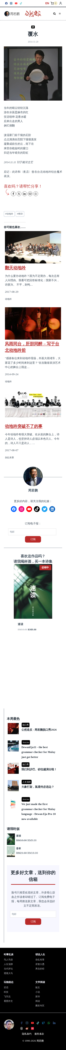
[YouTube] (16, 3)
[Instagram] (11, 3)
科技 (6, 992)
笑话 (6, 987)
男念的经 (39, 969)
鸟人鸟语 (8, 959)
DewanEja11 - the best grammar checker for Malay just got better (38, 752)
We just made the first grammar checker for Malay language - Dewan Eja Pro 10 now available (38, 812)
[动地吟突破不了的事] (33, 406)
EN (47, 3)
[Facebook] (6, 3)
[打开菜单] (60, 14)
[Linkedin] (54, 1023)
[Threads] (21, 1028)
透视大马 (8, 973)
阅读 (37, 1001)
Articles (25, 742)
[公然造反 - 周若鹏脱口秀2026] (33, 723)
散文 (37, 987)
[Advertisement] (33, 674)
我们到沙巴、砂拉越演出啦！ (39, 769)
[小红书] (32, 1028)
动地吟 (9, 214)
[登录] (60, 3)
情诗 (20, 214)
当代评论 (8, 969)
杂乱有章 (39, 959)
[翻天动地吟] (33, 245)
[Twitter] (43, 1023)
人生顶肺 (26, 782)
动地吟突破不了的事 (23, 426)
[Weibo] (27, 1028)
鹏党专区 (39, 1005)
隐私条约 (27, 1034)
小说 (37, 992)
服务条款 (39, 1034)
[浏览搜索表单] (54, 13)
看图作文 (8, 1001)
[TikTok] (21, 3)
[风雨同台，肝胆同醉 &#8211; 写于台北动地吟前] (33, 323)
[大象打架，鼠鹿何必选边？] (33, 780)
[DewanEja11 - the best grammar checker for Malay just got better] (33, 740)
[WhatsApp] (49, 1023)
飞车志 (7, 996)
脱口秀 (25, 725)
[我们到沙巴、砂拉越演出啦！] (33, 763)
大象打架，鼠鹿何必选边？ (37, 786)
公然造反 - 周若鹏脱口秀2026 (39, 729)
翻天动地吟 (15, 267)
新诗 (37, 996)
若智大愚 (39, 964)
